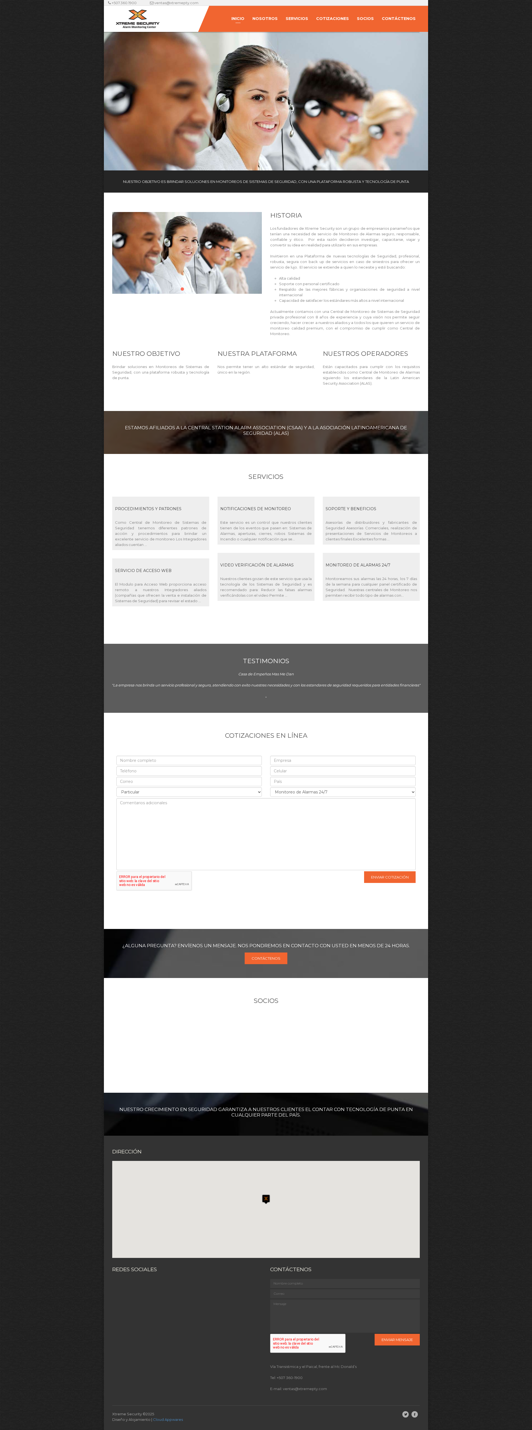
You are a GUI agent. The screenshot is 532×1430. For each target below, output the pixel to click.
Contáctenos (399, 18)
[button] (266, 1204)
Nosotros (265, 18)
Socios (365, 18)
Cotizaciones (332, 18)
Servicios (297, 18)
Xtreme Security (127, 1414)
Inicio (237, 18)
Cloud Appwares (168, 1419)
